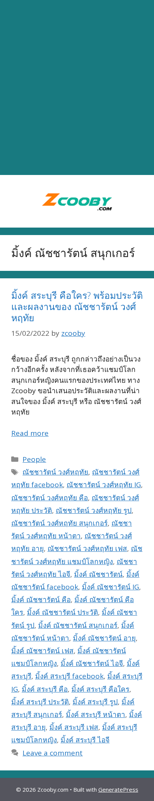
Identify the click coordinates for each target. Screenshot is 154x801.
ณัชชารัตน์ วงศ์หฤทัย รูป (94, 510)
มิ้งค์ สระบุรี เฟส (73, 727)
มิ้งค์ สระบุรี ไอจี (85, 740)
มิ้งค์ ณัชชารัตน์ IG (110, 587)
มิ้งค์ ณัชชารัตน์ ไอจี (92, 663)
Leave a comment (52, 753)
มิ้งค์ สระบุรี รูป (95, 702)
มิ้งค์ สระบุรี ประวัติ (40, 702)
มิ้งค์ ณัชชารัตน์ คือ (41, 599)
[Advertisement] (77, 88)
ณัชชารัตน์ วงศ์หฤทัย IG (104, 484)
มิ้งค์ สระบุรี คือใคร (100, 689)
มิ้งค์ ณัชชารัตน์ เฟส (42, 650)
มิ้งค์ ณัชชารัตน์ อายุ (104, 638)
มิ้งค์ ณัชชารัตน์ (98, 574)
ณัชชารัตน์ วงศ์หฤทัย (55, 472)
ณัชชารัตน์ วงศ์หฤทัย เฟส (87, 548)
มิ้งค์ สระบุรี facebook (69, 676)
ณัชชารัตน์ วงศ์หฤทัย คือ (49, 498)
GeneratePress (118, 789)
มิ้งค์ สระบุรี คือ (45, 689)
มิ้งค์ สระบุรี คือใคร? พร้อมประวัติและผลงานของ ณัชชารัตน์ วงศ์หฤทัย (77, 306)
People (34, 459)
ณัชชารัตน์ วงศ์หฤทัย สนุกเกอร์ (59, 523)
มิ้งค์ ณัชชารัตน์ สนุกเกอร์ (77, 625)
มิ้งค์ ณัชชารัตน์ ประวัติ (62, 612)
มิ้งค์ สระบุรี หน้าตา (95, 714)
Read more (30, 433)
